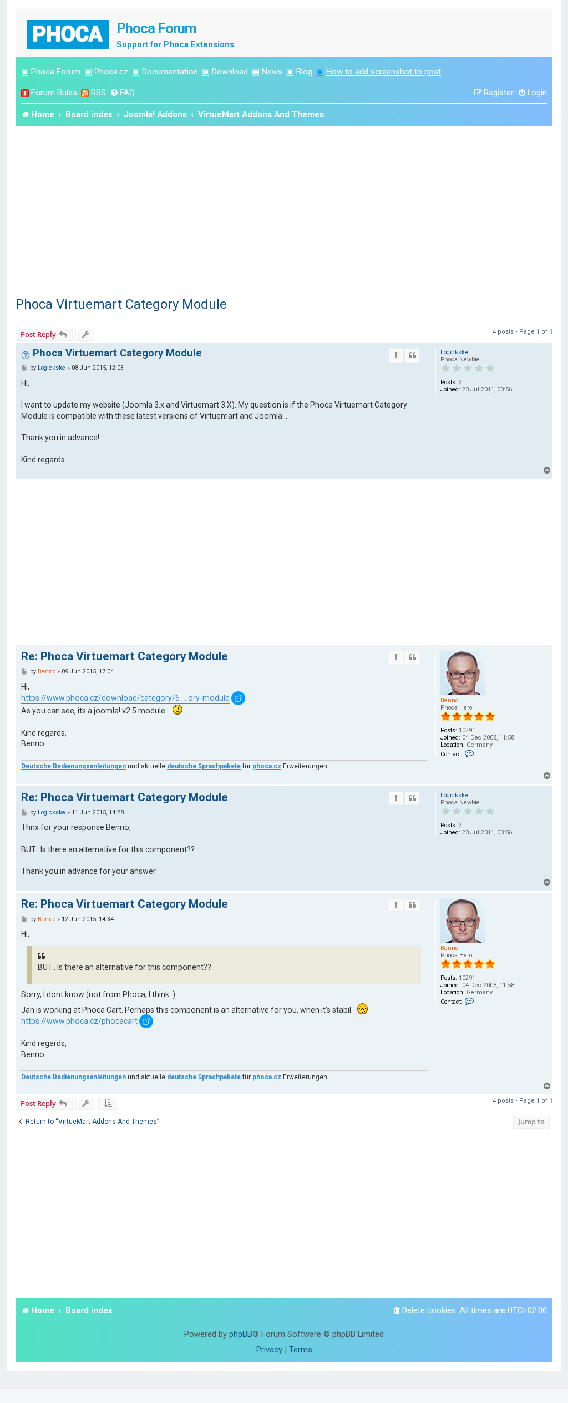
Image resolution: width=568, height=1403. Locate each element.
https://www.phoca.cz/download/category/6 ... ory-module (125, 697)
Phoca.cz (111, 72)
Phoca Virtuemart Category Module (121, 304)
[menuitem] (122, 93)
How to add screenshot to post (383, 72)
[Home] (68, 33)
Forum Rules (54, 93)
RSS (98, 93)
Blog (304, 72)
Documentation (170, 72)
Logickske (454, 352)
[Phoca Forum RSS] (85, 93)
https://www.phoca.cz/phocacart (79, 1021)
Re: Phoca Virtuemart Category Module (124, 656)
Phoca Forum (55, 72)
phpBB (240, 1334)
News (272, 72)
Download (230, 72)
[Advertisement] (284, 209)
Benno (449, 700)
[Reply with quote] (412, 355)
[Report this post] (396, 355)
